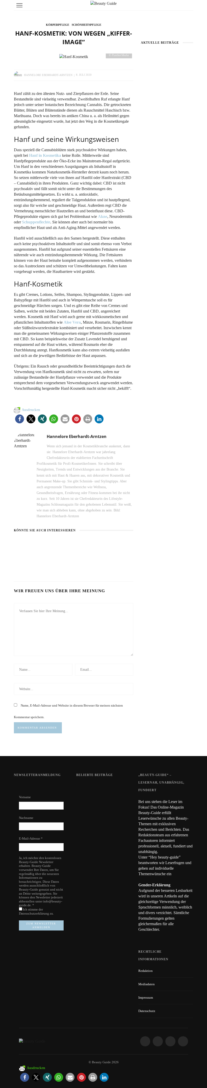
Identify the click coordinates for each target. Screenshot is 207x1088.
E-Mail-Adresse (31, 838)
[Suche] (187, 5)
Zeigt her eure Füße (108, 786)
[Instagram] (158, 1041)
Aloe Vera (72, 322)
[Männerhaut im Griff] (167, 69)
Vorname (25, 797)
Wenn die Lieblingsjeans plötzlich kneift (69, 559)
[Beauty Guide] (32, 1041)
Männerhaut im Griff (167, 84)
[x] (170, 1041)
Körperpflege (57, 24)
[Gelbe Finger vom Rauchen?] (83, 808)
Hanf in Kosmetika (45, 155)
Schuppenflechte (36, 222)
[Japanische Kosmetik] (33, 547)
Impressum (145, 997)
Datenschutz (146, 1011)
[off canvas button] (19, 5)
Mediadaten (146, 984)
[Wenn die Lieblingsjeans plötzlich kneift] (72, 544)
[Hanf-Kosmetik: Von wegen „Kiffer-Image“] (73, 56)
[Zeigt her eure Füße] (83, 788)
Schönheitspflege (86, 24)
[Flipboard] (183, 1041)
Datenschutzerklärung (34, 913)
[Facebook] (145, 1041)
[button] (19, 419)
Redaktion (145, 971)
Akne (102, 216)
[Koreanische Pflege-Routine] (112, 544)
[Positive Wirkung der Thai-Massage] (83, 832)
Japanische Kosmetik (31, 559)
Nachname (26, 818)
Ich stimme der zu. (36, 911)
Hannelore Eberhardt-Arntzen (48, 74)
